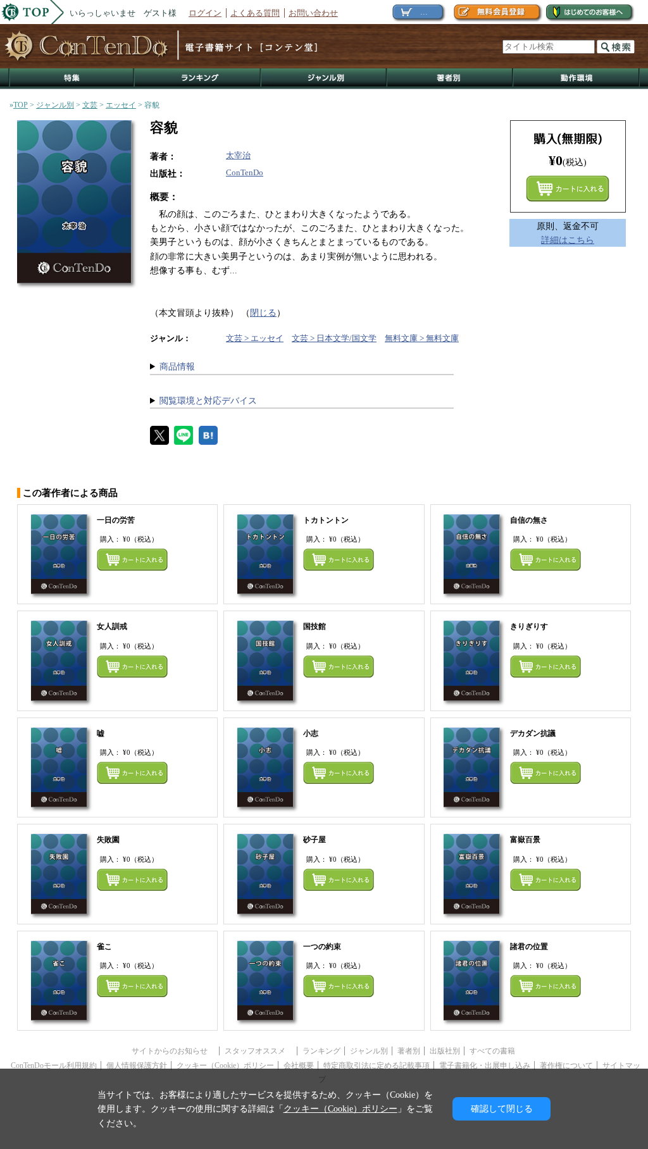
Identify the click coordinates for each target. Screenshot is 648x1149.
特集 (71, 78)
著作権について (566, 1065)
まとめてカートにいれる (567, 188)
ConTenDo (244, 172)
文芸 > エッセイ (255, 338)
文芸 (89, 105)
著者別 (408, 1051)
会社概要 (299, 1065)
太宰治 (238, 155)
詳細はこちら (567, 240)
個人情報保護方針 (136, 1065)
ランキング (198, 78)
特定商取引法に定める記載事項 (376, 1065)
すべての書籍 (492, 1051)
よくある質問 (255, 13)
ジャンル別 (324, 78)
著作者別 (450, 78)
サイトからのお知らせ (173, 1051)
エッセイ (121, 105)
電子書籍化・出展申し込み (484, 1065)
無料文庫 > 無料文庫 (422, 338)
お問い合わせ (313, 13)
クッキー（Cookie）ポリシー (225, 1065)
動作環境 (576, 78)
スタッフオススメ (259, 1051)
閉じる (263, 312)
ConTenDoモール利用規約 (54, 1065)
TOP (20, 105)
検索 (616, 47)
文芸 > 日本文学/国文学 (334, 338)
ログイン (205, 13)
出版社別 (445, 1051)
